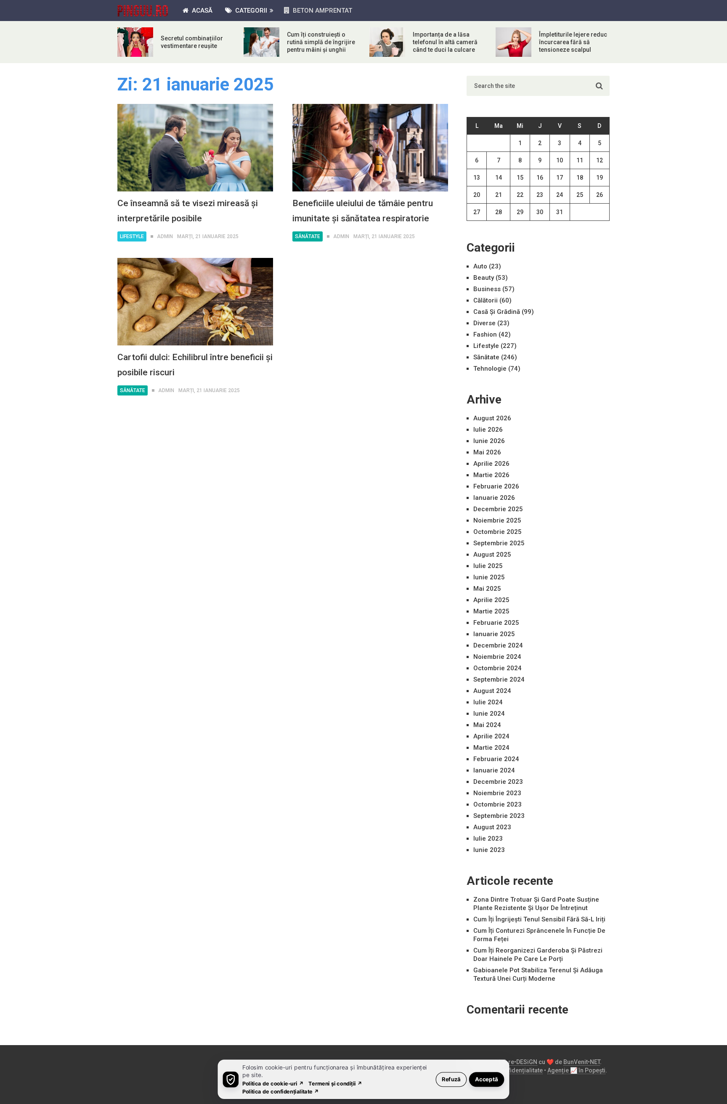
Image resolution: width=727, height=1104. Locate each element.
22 (520, 194)
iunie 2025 (489, 577)
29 (520, 212)
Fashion (485, 334)
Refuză (451, 1079)
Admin (165, 236)
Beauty (483, 277)
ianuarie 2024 (494, 770)
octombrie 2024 (497, 668)
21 (498, 194)
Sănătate (307, 236)
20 (476, 194)
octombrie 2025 (497, 532)
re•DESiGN (522, 1062)
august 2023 (492, 827)
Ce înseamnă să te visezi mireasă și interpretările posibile (187, 210)
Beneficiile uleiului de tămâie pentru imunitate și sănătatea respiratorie (362, 210)
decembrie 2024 (498, 645)
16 (539, 177)
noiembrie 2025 (497, 520)
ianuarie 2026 (494, 498)
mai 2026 (487, 452)
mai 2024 (487, 725)
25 (579, 194)
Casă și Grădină (496, 312)
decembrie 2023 (498, 782)
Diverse (484, 323)
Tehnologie (490, 368)
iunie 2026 (489, 441)
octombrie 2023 (497, 804)
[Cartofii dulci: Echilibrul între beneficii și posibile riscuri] (195, 301)
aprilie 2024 (491, 736)
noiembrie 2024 (497, 657)
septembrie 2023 (499, 816)
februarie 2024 (496, 759)
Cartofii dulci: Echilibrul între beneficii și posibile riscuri (195, 364)
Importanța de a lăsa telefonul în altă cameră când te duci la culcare (445, 42)
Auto (480, 266)
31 (559, 212)
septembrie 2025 (499, 543)
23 (539, 194)
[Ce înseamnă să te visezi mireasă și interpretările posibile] (195, 147)
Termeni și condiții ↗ (335, 1083)
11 (579, 160)
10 (559, 160)
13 (476, 177)
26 (599, 194)
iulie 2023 (488, 838)
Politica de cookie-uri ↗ (273, 1083)
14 (498, 177)
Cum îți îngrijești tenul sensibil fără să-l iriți (539, 919)
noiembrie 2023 (497, 793)
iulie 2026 (488, 429)
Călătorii (485, 300)
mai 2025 (487, 588)
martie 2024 (491, 747)
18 (579, 177)
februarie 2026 (496, 486)
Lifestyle (132, 236)
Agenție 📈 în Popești (576, 1070)
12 (599, 160)
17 (559, 177)
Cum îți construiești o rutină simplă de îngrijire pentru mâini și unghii (321, 42)
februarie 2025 (496, 622)
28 (498, 212)
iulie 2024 (488, 702)
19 (599, 177)
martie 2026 (491, 475)
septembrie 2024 (499, 679)
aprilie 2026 (491, 463)
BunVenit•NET (581, 1062)
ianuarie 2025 (494, 634)
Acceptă (486, 1079)
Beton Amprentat (321, 10)
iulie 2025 (488, 566)
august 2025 (492, 554)
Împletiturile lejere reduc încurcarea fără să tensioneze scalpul (573, 42)
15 (520, 177)
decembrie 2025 (498, 509)
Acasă (201, 10)
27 (476, 212)
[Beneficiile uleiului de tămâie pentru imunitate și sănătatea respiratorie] (370, 147)
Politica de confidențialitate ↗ (280, 1091)
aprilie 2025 (491, 600)
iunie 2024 (489, 713)
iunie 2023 (489, 850)
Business (487, 289)
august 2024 (492, 691)
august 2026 (492, 418)
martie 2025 (491, 611)
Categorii (250, 10)
